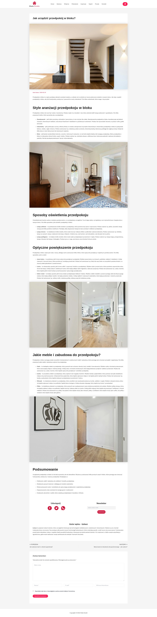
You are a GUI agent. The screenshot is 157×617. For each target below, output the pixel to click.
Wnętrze (66, 4)
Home (52, 4)
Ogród (90, 4)
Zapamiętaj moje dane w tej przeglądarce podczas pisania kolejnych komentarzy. (55, 591)
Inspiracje (83, 4)
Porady (97, 4)
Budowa (59, 4)
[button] (125, 4)
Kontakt (104, 4)
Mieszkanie (75, 4)
